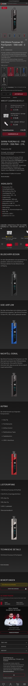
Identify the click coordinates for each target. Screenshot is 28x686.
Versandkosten (11, 87)
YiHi (10, 149)
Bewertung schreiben (13, 588)
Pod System (18, 160)
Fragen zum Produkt (14, 632)
